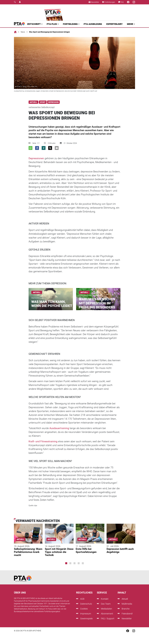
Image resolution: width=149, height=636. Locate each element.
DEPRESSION (53, 102)
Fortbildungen (109, 2)
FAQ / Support (107, 618)
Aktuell (124, 599)
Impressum (85, 613)
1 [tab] (66, 563)
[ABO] (54, 12)
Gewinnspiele (86, 618)
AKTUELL (33, 102)
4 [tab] (79, 563)
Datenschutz (86, 603)
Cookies (84, 608)
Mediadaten (106, 608)
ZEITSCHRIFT (34, 24)
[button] (30, 148)
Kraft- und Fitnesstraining (43, 441)
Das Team (105, 603)
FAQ (122, 2)
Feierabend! (127, 613)
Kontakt (104, 599)
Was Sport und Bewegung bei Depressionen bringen (49, 32)
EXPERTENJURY (114, 24)
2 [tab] (70, 563)
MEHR (130, 24)
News (23, 32)
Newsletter (94, 2)
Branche (125, 608)
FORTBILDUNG (70, 24)
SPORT (42, 102)
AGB (82, 599)
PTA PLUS (52, 24)
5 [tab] (83, 563)
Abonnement (106, 613)
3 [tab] (74, 563)
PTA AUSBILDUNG (93, 24)
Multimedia (126, 603)
